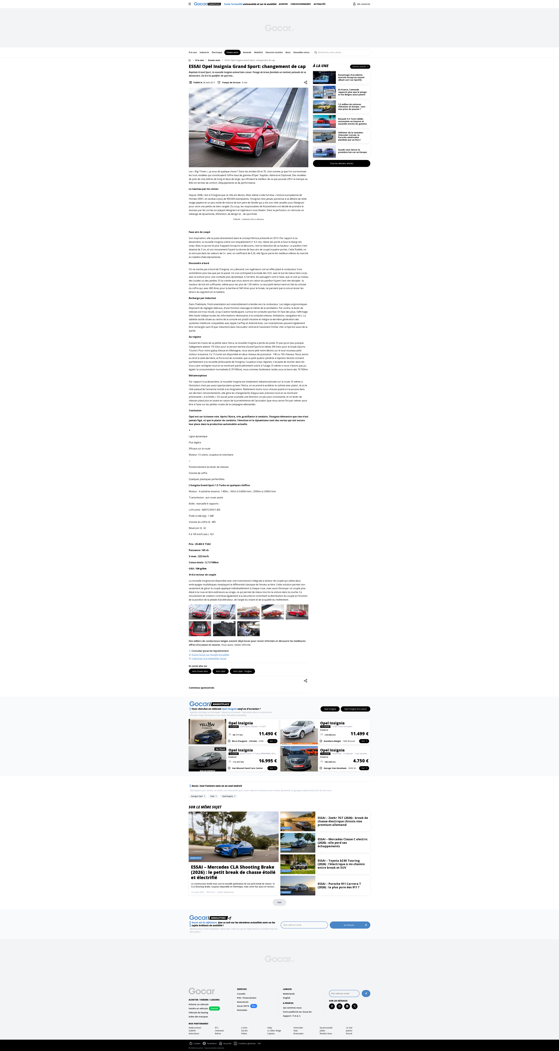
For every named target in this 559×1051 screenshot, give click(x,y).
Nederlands (289, 993)
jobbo (322, 1030)
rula (295, 1030)
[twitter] (354, 1006)
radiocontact (195, 1027)
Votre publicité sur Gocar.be (297, 1011)
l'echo (244, 1027)
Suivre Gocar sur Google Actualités (210, 654)
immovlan (298, 1027)
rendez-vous (326, 1033)
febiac (244, 1033)
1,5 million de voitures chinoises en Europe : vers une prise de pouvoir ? (351, 107)
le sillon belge (274, 1030)
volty (269, 1027)
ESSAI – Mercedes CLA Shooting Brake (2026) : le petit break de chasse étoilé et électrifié (233, 872)
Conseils (241, 993)
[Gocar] (208, 4)
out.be (244, 1030)
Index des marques (198, 1016)
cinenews (219, 1030)
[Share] (305, 82)
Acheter (283, 4)
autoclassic (194, 1033)
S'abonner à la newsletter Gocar (209, 658)
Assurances (242, 1001)
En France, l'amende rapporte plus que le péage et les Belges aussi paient (352, 92)
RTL (217, 1027)
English (286, 997)
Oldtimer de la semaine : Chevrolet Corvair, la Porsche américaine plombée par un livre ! (351, 136)
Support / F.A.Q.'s (291, 1015)
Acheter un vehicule (198, 1004)
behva (218, 1033)
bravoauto (298, 1033)
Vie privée (227, 1043)
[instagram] (339, 1006)
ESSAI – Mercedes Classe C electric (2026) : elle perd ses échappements (343, 842)
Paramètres (212, 1043)
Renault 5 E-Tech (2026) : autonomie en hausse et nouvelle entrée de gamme (352, 121)
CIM (259, 1043)
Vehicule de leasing (198, 1012)
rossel (349, 1033)
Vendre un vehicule (198, 1008)
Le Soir (349, 1027)
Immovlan (242, 1010)
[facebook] (332, 1006)
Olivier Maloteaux (225, 892)
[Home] (189, 60)
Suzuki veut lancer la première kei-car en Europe (352, 151)
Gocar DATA (243, 1006)
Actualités (320, 4)
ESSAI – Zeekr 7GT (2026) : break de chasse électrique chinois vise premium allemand (343, 821)
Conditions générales (247, 1043)
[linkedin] (347, 1006)
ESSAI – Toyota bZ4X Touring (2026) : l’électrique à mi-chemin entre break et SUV (341, 864)
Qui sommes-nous (292, 1007)
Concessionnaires (301, 4)
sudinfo (192, 1030)
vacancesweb (326, 1027)
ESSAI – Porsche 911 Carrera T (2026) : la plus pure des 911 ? (339, 885)
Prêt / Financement (246, 997)
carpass (271, 1033)
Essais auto (214, 60)
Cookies (197, 1043)
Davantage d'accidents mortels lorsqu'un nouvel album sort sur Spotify (351, 77)
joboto (349, 1030)
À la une (199, 60)
